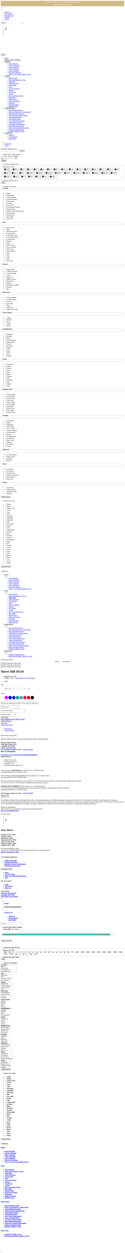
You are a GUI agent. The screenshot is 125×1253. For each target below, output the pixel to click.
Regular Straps (11, 489)
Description (8, 728)
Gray (8, 559)
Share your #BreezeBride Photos (15, 876)
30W (105, 173)
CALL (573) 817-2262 (53, 2)
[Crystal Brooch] (5, 1015)
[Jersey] (4, 1024)
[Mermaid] (5, 1048)
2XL (53, 177)
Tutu (8, 259)
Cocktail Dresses (12, 199)
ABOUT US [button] (9, 912)
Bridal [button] (6, 574)
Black (8, 557)
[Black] (32, 697)
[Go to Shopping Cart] (1, 7)
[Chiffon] (4, 1020)
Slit (8, 289)
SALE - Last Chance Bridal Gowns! (20, 589)
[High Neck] (6, 1039)
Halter (8, 422)
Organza (9, 376)
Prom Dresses (11, 213)
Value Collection (14, 583)
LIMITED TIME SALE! (16, 654)
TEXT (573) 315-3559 (71, 2)
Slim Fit (9, 460)
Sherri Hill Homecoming (16, 631)
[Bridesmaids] (8, 968)
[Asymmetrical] (5, 1029)
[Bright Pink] (25, 697)
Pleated (9, 283)
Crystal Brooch (11, 340)
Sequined (9, 380)
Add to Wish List (6, 721)
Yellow (9, 504)
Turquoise (10, 516)
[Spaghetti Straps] (6, 1066)
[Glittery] (3, 1001)
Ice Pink (9, 532)
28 (7, 173)
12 (64, 169)
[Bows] (5, 1013)
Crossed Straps (11, 299)
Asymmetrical (11, 396)
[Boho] (6, 977)
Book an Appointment (8, 751)
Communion (10, 201)
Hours (7, 872)
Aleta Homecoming (15, 637)
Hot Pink (9, 535)
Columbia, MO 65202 (8, 895)
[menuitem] (64, 12)
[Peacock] (17, 697)
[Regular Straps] (6, 1064)
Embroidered (11, 342)
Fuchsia (9, 537)
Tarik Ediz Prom (14, 621)
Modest (9, 241)
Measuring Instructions (12, 866)
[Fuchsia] (6, 697)
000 (7, 169)
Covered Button (12, 297)
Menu (3, 55)
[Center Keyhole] (7, 987)
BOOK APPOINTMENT (62, 5)
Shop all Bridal (13, 578)
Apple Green (11, 508)
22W (68, 173)
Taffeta (9, 384)
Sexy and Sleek (11, 247)
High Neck (10, 424)
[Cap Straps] (6, 1062)
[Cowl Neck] (6, 1036)
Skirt (8, 253)
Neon (8, 322)
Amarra (11, 606)
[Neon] (3, 1005)
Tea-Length (10, 410)
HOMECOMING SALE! (17, 649)
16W (40, 173)
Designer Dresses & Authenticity (15, 864)
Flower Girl (10, 205)
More (17, 1248)
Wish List (8, 12)
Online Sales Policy (7, 725)
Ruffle (9, 352)
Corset (9, 275)
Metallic (9, 320)
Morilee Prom (13, 615)
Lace (8, 350)
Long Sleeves (11, 473)
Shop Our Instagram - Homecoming (20, 630)
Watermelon (10, 539)
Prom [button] (2, 1166)
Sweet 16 (9, 219)
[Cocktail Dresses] (8, 971)
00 (16, 169)
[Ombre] (3, 1006)
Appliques (10, 334)
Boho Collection (14, 582)
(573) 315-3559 (28, 793)
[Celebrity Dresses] (7, 985)
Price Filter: (7, 156)
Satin (8, 378)
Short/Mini (10, 406)
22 (103, 169)
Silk (8, 382)
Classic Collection (14, 580)
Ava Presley (12, 608)
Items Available (9, 730)
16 (80, 169)
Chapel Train (11, 398)
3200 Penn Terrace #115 (8, 893)
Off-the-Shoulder (12, 430)
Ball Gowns (10, 227)
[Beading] (5, 1012)
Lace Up (9, 301)
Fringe (9, 348)
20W (59, 173)
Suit (8, 255)
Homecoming (11, 209)
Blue (8, 522)
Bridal (8, 193)
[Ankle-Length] (5, 1027)
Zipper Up (10, 307)
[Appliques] (5, 1010)
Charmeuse (10, 364)
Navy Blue (10, 524)
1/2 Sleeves (10, 469)
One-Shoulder (11, 432)
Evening (9, 203)
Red (8, 543)
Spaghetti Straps (12, 491)
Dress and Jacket (12, 231)
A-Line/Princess (12, 455)
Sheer (8, 305)
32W (114, 173)
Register (7, 17)
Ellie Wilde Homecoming (16, 644)
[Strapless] (6, 1067)
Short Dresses (11, 251)
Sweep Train (10, 408)
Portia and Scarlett (14, 617)
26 (118, 169)
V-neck (9, 446)
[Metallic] (3, 1003)
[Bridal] (8, 966)
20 (95, 169)
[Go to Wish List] (3, 7)
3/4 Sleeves (10, 471)
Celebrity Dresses (12, 271)
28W (96, 173)
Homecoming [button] (5, 1201)
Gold (8, 553)
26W (86, 173)
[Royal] (13, 697)
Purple (9, 526)
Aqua (8, 514)
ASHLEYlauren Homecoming (18, 633)
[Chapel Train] (5, 1031)
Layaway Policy (10, 874)
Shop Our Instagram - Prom (17, 596)
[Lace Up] (6, 996)
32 (22, 173)
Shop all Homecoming (15, 628)
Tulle (8, 386)
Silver (8, 561)
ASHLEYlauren (14, 599)
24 (110, 169)
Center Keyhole (11, 273)
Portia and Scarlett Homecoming (19, 645)
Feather (9, 344)
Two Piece (10, 261)
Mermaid (9, 459)
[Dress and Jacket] (6, 978)
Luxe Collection (14, 585)
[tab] (64, 582)
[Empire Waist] (5, 1046)
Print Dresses (11, 245)
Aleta (10, 603)
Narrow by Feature (10, 186)
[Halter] (6, 1038)
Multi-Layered (11, 279)
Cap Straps (10, 487)
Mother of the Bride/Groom (15, 211)
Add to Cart (5, 717)
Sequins (9, 356)
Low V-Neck (11, 428)
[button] (6, 58)
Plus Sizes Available (13, 285)
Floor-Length (11, 402)
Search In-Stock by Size (11, 164)
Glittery (9, 318)
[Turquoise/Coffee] (21, 697)
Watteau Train (11, 412)
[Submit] (23, 23)
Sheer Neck (10, 440)
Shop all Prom (13, 594)
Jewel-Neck (10, 426)
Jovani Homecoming (15, 635)
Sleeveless (10, 479)
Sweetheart (10, 444)
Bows (8, 338)
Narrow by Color (9, 501)
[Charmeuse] (4, 1019)
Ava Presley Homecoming (17, 642)
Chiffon (9, 366)
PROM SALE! (13, 622)
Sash (8, 354)
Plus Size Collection (15, 587)
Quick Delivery (30, 678)
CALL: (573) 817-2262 (8, 748)
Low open (10, 303)
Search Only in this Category (12, 154)
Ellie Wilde (12, 614)
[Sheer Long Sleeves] (7, 1059)
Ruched (9, 287)
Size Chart (4, 723)
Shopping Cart (9, 16)
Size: (2, 685)
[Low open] (6, 998)
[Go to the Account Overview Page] (1, 9)
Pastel (8, 326)
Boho (8, 229)
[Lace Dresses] (6, 980)
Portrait (9, 434)
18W (49, 173)
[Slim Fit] (5, 1050)
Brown (9, 555)
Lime (8, 512)
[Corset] (7, 989)
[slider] (112, 934)
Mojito (9, 506)
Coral (8, 547)
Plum (8, 541)
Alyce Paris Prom (14, 605)
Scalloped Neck (11, 436)
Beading (9, 336)
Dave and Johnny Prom (16, 612)
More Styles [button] (5, 1230)
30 (15, 173)
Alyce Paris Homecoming (17, 638)
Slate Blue (10, 520)
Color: (3, 693)
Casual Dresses (11, 197)
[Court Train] (5, 1032)
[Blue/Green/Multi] (10, 697)
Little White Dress (12, 237)
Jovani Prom (12, 601)
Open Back (10, 281)
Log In (7, 19)
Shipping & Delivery (11, 862)
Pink (8, 534)
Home (7, 903)
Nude (8, 551)
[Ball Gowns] (6, 975)
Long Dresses (11, 239)
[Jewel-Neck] (6, 1041)
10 (57, 169)
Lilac (8, 528)
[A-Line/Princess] (5, 1045)
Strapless (9, 442)
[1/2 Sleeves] (7, 1054)
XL (45, 177)
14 (72, 169)
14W (31, 173)
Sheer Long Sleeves (13, 475)
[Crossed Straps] (6, 994)
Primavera (12, 619)
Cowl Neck (10, 421)
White (8, 563)
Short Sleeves (11, 477)
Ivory (8, 549)
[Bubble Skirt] (7, 984)
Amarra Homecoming (15, 640)
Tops (8, 257)
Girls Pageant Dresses (13, 207)
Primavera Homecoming (16, 647)
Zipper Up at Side (12, 309)
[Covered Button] (6, 993)
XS (16, 177)
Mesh (8, 374)
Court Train (10, 400)
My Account (8, 14)
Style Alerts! (9, 886)
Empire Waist (11, 457)
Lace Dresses (11, 233)
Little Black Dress (12, 235)
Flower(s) (10, 346)
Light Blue (10, 518)
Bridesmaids (10, 195)
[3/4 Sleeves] (7, 1055)
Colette (11, 610)
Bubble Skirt (10, 269)
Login (7, 884)
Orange (9, 545)
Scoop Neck (10, 438)
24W (77, 173)
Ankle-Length (11, 394)
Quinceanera (10, 215)
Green (9, 510)
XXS (8, 177)
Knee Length (11, 404)
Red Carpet (10, 217)
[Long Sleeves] (7, 1057)
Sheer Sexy (10, 249)
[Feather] (4, 1022)
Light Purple (10, 530)
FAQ (6, 878)
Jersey (8, 370)
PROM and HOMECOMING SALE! (20, 656)
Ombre (9, 324)
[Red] (28, 697)
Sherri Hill (12, 598)
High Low (10, 277)
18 (87, 169)
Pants (8, 243)
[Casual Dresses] (8, 970)
